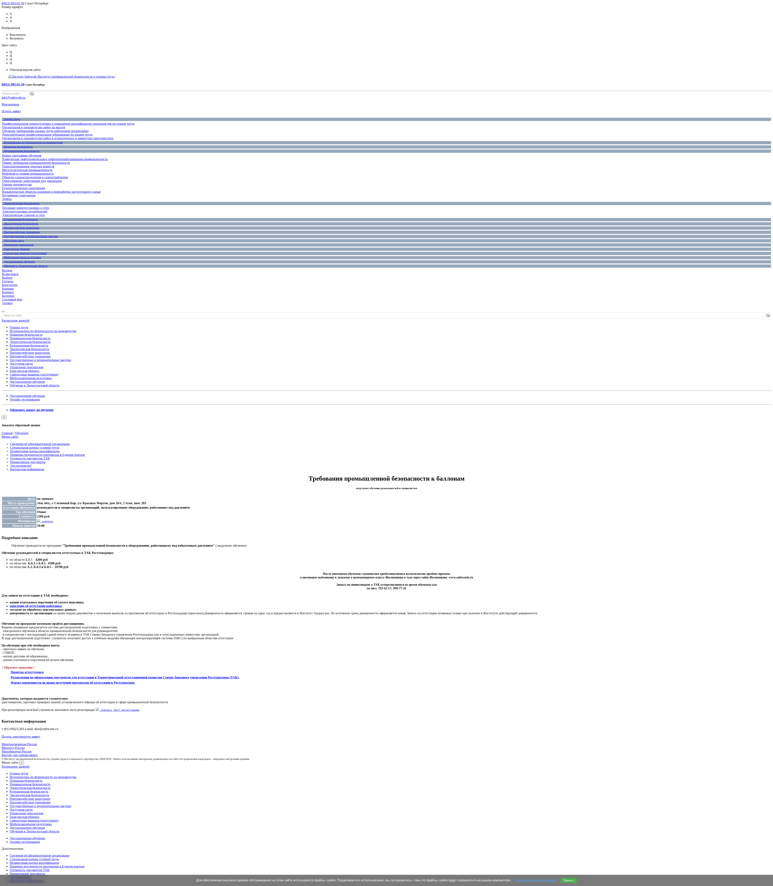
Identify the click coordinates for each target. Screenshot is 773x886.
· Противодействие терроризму (21, 232)
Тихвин (7, 303)
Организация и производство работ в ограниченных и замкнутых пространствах (58, 138)
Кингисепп (10, 285)
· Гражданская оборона (16, 249)
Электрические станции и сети (23, 215)
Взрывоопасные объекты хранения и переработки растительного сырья (51, 191)
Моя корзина (10, 104)
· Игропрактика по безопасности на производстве (32, 142)
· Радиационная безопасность (20, 219)
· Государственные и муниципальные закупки (30, 236)
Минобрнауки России (17, 751)
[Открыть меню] (3, 311)
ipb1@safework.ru (13, 97)
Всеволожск (10, 274)
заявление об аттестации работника (36, 606)
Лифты (7, 199)
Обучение (21, 433)
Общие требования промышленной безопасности (36, 162)
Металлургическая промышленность (27, 170)
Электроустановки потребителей (24, 211)
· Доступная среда (13, 240)
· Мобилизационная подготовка (21, 257)
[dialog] (386, 421)
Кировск (8, 292)
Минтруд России (13, 748)
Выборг (7, 277)
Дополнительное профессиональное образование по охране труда (47, 134)
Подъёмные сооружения (18, 195)
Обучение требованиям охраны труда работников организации (45, 131)
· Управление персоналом (17, 244)
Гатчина (7, 281)
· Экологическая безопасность (20, 223)
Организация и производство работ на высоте (33, 127)
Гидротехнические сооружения (23, 188)
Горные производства (17, 184)
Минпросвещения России (19, 744)
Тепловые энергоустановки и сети (25, 208)
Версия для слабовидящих (20, 755)
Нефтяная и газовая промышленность (28, 173)
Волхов (7, 270)
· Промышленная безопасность (20, 151)
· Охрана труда (11, 119)
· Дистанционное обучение (18, 261)
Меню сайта (10, 436)
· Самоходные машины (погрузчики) (24, 253)
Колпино (8, 295)
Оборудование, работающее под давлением (32, 181)
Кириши (8, 288)
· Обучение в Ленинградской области (25, 265)
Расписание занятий (15, 320)
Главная (7, 433)
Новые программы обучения (21, 155)
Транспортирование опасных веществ (28, 166)
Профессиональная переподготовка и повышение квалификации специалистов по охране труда (68, 123)
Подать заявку (11, 111)
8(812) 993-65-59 (13, 3)
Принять (569, 880)
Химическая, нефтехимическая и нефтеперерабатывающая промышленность (55, 159)
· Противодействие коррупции (20, 227)
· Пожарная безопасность (17, 146)
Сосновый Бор (12, 299)
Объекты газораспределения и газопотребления (35, 177)
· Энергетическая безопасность (20, 203)
